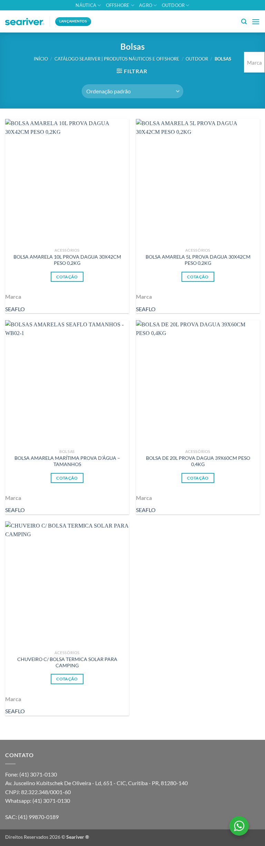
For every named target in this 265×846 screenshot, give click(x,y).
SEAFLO (15, 309)
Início (41, 59)
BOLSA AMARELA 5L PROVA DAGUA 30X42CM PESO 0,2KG (198, 260)
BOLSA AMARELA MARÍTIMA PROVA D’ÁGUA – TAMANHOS (67, 461)
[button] (244, 21)
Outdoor (173, 5)
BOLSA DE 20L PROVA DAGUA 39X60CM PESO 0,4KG (198, 461)
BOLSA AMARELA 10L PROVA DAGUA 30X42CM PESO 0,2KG (67, 260)
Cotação (67, 277)
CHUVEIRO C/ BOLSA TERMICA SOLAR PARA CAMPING (67, 662)
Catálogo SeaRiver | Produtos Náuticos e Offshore (117, 59)
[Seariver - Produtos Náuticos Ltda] (25, 22)
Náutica (86, 5)
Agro (145, 5)
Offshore (118, 5)
